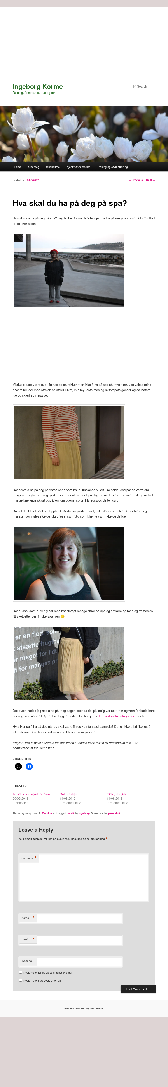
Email (28, 939)
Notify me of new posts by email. (42, 980)
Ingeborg (84, 813)
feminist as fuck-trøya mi (116, 716)
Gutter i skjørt (69, 794)
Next (150, 180)
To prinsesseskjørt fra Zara (31, 794)
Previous (135, 180)
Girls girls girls (116, 794)
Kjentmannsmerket (78, 167)
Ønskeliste (53, 167)
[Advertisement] (84, 37)
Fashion (47, 813)
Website (26, 961)
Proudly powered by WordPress (84, 1008)
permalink (114, 813)
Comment (29, 857)
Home (17, 167)
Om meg (33, 167)
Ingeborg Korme (38, 86)
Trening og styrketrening (112, 167)
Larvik (71, 813)
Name (28, 917)
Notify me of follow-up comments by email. (48, 972)
